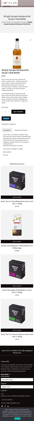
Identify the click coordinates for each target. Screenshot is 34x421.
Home (4, 22)
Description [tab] (7, 130)
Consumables (16, 22)
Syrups (24, 22)
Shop (8, 22)
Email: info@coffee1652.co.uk (10, 403)
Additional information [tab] (21, 130)
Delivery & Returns (9, 124)
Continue (17, 418)
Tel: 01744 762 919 (6, 400)
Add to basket (18, 112)
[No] (32, 414)
